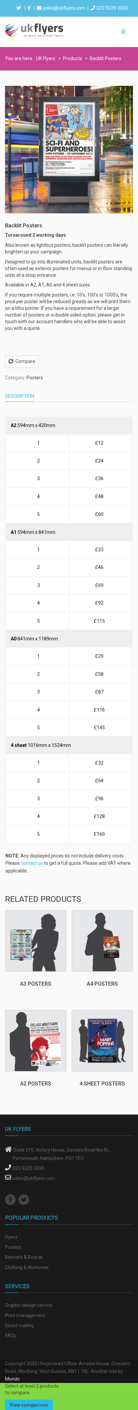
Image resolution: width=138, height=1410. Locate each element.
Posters (34, 377)
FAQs (10, 1335)
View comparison (29, 1405)
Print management (25, 1315)
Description (19, 396)
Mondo (12, 1379)
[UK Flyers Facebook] (11, 1200)
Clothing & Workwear (27, 1267)
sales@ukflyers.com (64, 8)
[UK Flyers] (34, 29)
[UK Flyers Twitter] (24, 1200)
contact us (32, 863)
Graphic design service (28, 1305)
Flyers (11, 1237)
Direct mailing (19, 1325)
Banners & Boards (24, 1257)
